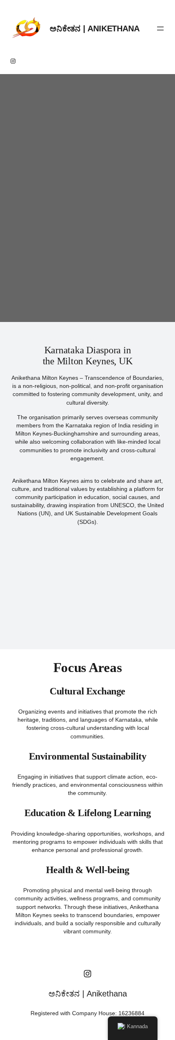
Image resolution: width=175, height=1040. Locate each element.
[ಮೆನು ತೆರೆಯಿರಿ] (160, 28)
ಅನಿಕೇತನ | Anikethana (94, 28)
